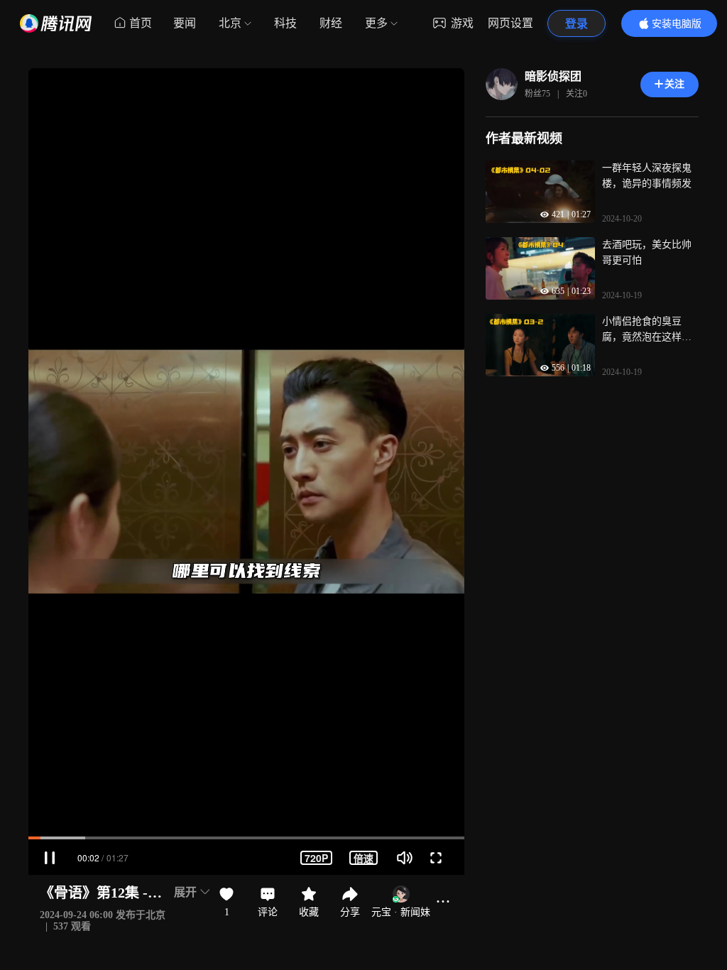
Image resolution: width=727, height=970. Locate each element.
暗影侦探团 (553, 76)
